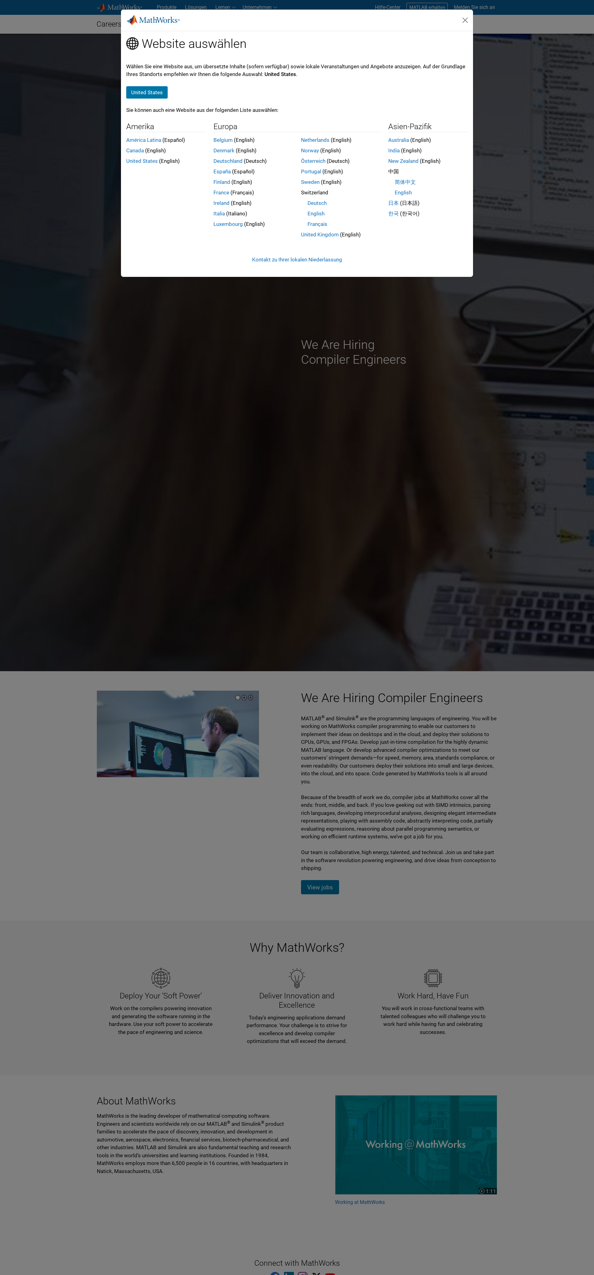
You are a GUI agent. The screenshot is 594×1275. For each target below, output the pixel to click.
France (221, 192)
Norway (310, 150)
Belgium (223, 140)
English (316, 213)
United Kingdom (320, 234)
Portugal (311, 171)
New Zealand (403, 161)
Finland (221, 182)
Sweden (310, 182)
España (222, 171)
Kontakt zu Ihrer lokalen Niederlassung (297, 259)
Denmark (224, 150)
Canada (135, 150)
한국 (393, 213)
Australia (398, 140)
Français (317, 224)
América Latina (143, 140)
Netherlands (315, 140)
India (394, 150)
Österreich (313, 161)
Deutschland (228, 161)
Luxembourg (228, 224)
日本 (393, 203)
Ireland (221, 203)
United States (142, 161)
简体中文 (405, 182)
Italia (219, 213)
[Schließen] (465, 20)
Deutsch (317, 203)
